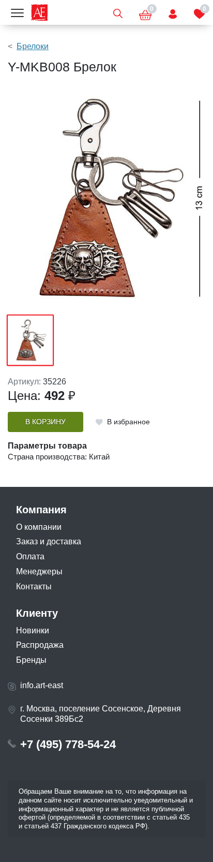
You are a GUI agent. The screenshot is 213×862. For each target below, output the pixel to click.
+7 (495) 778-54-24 (68, 744)
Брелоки (33, 46)
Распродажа (40, 645)
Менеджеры (39, 571)
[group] (106, 198)
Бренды (31, 660)
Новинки (32, 630)
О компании (39, 527)
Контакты (34, 586)
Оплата (30, 556)
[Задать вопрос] (172, 12)
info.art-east (41, 685)
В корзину (45, 422)
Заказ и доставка (48, 541)
